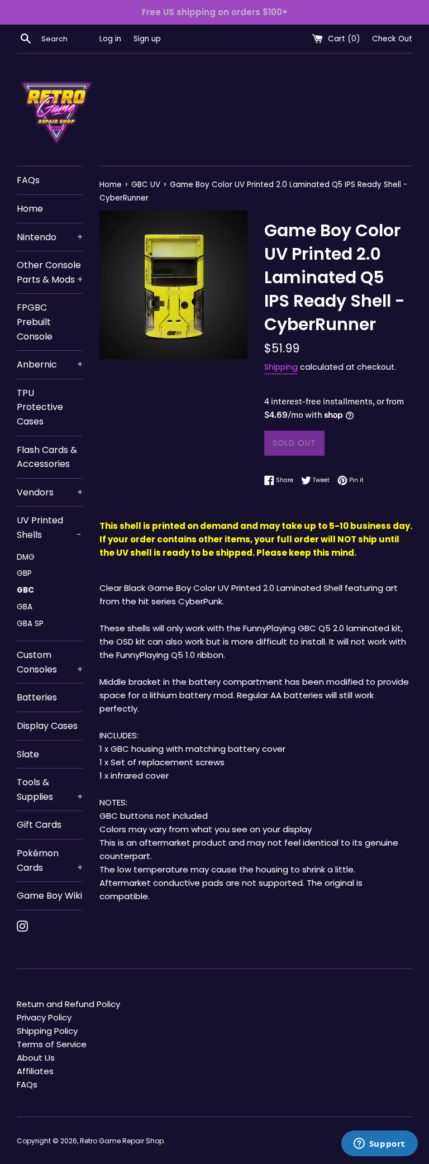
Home (30, 208)
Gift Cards (39, 824)
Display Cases (47, 725)
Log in (110, 39)
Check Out (392, 39)
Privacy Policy (44, 1017)
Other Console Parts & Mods (50, 272)
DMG (26, 557)
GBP (24, 573)
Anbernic (50, 364)
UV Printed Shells (49, 527)
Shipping (281, 367)
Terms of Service (52, 1044)
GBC (25, 590)
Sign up (147, 39)
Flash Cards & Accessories (47, 457)
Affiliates (35, 1071)
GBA (24, 607)
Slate (28, 754)
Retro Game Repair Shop (122, 1141)
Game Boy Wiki (49, 895)
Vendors (50, 492)
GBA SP (30, 623)
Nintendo (50, 237)
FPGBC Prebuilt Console (35, 321)
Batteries (37, 697)
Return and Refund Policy (68, 1004)
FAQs (28, 180)
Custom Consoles (50, 662)
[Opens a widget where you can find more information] (379, 1144)
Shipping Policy (47, 1031)
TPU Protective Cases (40, 407)
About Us (36, 1057)
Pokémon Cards (50, 860)
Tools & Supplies (50, 789)
